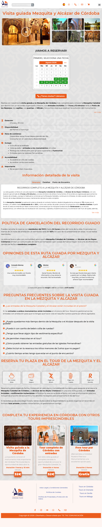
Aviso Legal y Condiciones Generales (54, 488)
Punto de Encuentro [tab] (61, 182)
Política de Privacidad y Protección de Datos (53, 498)
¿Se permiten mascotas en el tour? (24, 338)
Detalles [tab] (46, 182)
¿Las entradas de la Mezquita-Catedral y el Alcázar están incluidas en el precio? (46, 306)
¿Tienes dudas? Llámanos (52, 96)
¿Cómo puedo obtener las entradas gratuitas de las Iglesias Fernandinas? (43, 343)
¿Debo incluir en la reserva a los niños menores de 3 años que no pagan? (43, 348)
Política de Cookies (53, 492)
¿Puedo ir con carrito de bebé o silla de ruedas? (30, 328)
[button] (99, 4)
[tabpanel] (51, 201)
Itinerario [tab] (36, 182)
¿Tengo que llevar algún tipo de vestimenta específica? (34, 333)
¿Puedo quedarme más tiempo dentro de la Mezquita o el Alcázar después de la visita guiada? (48, 322)
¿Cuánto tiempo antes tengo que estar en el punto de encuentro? (40, 353)
